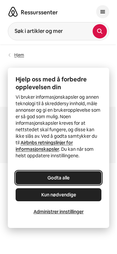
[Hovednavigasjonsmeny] (102, 11)
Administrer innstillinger (58, 212)
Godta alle (58, 178)
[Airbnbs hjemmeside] (13, 12)
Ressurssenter (39, 12)
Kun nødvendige (58, 195)
